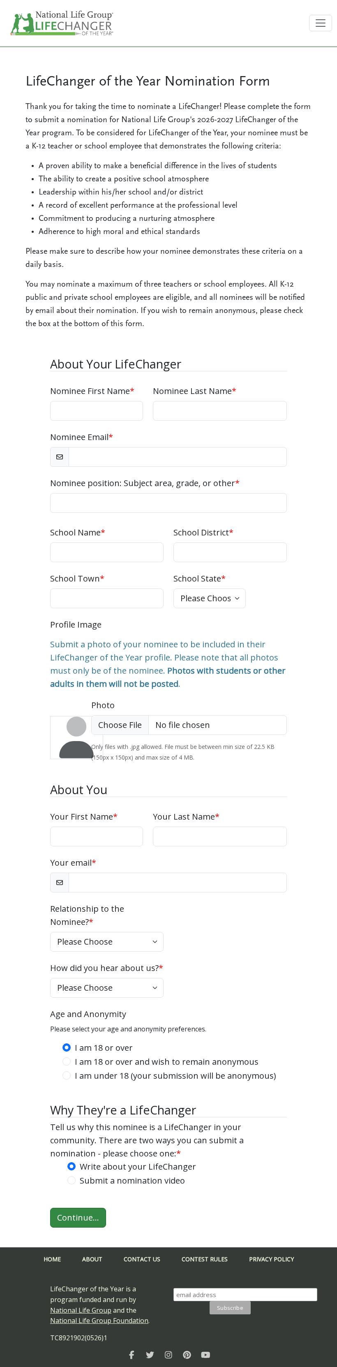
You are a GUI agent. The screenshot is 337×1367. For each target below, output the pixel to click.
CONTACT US (142, 1259)
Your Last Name (186, 816)
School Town (77, 578)
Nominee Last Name (194, 390)
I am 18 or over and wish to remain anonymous (167, 1061)
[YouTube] (205, 1354)
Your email (73, 862)
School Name (77, 532)
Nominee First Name (92, 390)
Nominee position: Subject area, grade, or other (145, 483)
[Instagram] (168, 1354)
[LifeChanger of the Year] (131, 1354)
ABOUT (92, 1259)
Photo (103, 705)
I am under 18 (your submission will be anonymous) (175, 1075)
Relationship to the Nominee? (87, 915)
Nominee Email (81, 437)
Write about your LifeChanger (138, 1166)
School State (199, 578)
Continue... (78, 1217)
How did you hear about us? (106, 967)
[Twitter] (150, 1354)
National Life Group (80, 1310)
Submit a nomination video (132, 1180)
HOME (52, 1259)
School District (203, 532)
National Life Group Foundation (99, 1320)
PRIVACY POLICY (271, 1259)
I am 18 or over (104, 1047)
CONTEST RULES (205, 1259)
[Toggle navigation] (320, 23)
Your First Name (84, 816)
